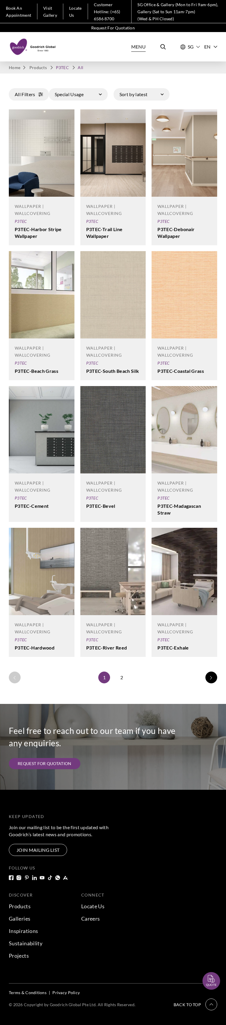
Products (38, 67)
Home (14, 67)
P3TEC (21, 221)
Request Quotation (206, 966)
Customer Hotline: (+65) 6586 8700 (107, 11)
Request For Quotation (113, 27)
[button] (195, 1004)
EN (207, 46)
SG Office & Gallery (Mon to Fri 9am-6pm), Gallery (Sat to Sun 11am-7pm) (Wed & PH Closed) (177, 11)
